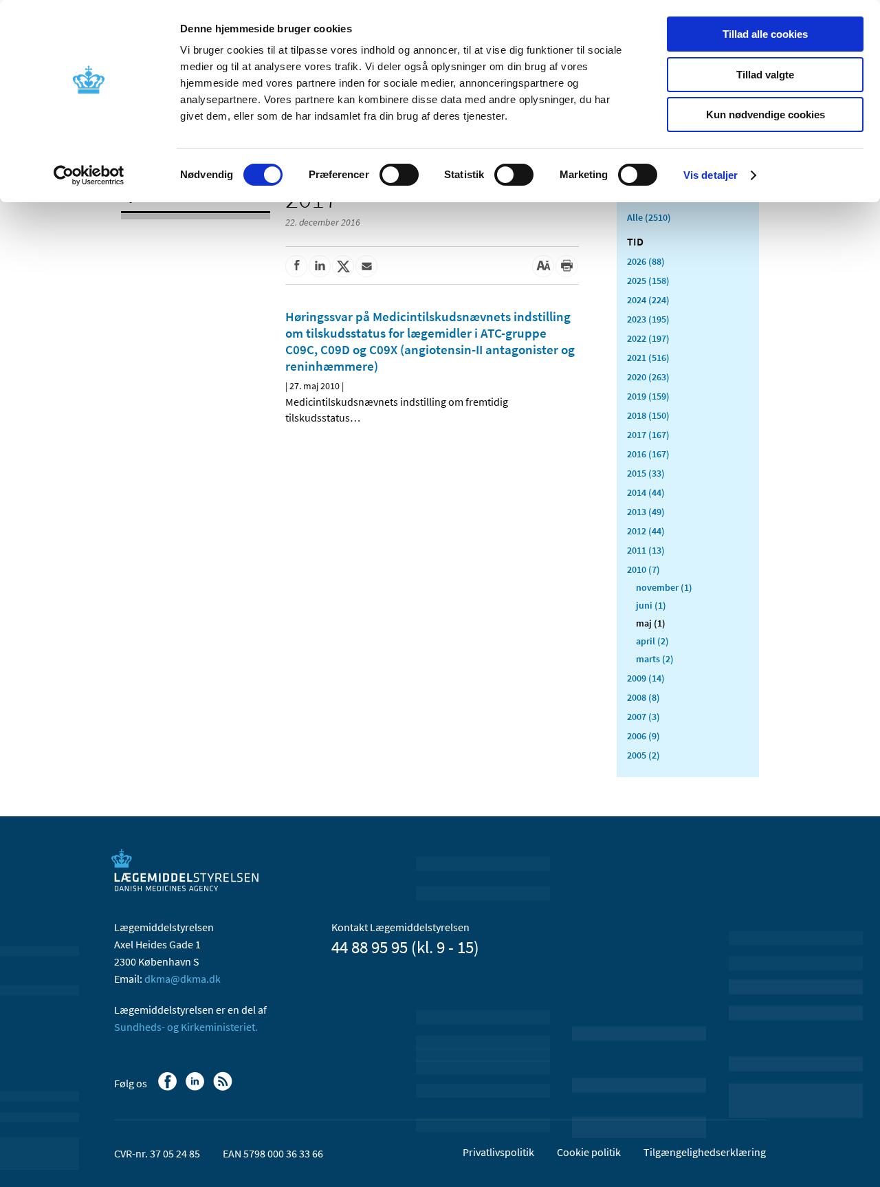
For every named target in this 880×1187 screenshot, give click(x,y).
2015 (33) (646, 473)
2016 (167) (648, 454)
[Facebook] (169, 1088)
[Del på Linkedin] (320, 266)
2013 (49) (646, 511)
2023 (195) (648, 319)
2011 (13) (646, 550)
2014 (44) (646, 492)
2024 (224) (648, 300)
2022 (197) (648, 338)
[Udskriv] (567, 266)
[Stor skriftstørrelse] (543, 266)
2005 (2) (643, 755)
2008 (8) (643, 697)
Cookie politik (589, 1152)
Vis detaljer (710, 175)
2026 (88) (646, 261)
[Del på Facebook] (296, 266)
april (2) (652, 641)
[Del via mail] (366, 266)
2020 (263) (648, 377)
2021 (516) (648, 357)
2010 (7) (643, 569)
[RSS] (223, 1088)
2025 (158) (648, 280)
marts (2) (655, 659)
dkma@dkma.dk (182, 978)
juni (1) (651, 605)
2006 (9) (643, 736)
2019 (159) (648, 396)
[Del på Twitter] (343, 266)
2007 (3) (643, 716)
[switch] (399, 175)
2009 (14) (646, 678)
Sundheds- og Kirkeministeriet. (186, 1027)
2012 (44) (646, 531)
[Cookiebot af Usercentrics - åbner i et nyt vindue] (89, 175)
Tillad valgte (765, 74)
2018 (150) (648, 415)
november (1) (664, 587)
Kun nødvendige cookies (765, 114)
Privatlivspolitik (498, 1152)
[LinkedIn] (196, 1088)
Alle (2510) (649, 217)
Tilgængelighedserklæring (705, 1152)
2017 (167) (648, 434)
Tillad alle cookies (765, 34)
